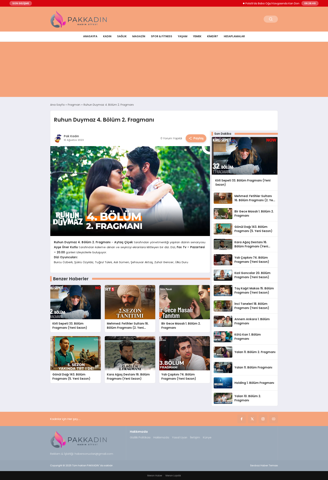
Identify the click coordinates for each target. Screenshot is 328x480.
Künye (207, 437)
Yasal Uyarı (179, 437)
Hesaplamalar (234, 36)
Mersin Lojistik (173, 475)
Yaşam (182, 36)
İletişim (195, 437)
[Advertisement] (164, 70)
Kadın (107, 36)
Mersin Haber (154, 475)
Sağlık (122, 36)
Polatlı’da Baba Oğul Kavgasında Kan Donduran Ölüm (267, 3)
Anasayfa (90, 36)
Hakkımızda (161, 437)
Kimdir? (212, 36)
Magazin (138, 36)
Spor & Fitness (161, 36)
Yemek (197, 36)
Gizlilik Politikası (140, 437)
